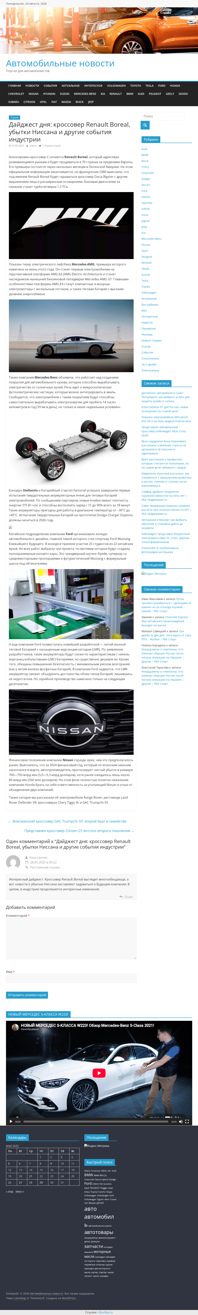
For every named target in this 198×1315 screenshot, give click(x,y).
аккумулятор (91, 1237)
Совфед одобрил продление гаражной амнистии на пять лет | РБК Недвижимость (164, 496)
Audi (141, 94)
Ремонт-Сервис (152, 340)
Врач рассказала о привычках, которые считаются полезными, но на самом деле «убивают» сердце (165, 463)
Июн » (20, 1191)
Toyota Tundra (97, 1191)
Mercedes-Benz (85, 94)
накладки (100, 1257)
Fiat (54, 102)
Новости (32, 85)
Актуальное (71, 85)
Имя (10, 972)
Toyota (135, 85)
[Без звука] (181, 1122)
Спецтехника (150, 358)
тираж (110, 1272)
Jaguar (146, 221)
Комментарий (18, 915)
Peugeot (155, 94)
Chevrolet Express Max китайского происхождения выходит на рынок (165, 621)
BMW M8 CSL (100, 1175)
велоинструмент (106, 1237)
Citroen (29, 102)
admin (33, 145)
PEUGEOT (95, 1188)
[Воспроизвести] (11, 1122)
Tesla (150, 85)
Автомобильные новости (60, 63)
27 (20, 1182)
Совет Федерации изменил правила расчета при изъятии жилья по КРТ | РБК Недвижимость (167, 510)
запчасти (93, 1246)
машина (88, 1252)
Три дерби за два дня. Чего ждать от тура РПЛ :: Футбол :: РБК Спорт (166, 635)
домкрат (95, 1241)
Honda (175, 85)
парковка (101, 1261)
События (50, 85)
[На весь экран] (187, 1122)
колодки (108, 1247)
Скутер (146, 346)
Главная (14, 85)
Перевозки (149, 328)
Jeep (91, 102)
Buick (80, 102)
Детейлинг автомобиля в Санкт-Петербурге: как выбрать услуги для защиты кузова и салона (166, 397)
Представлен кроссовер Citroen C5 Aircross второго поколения (79, 830)
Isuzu (145, 215)
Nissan (33, 94)
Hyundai (49, 94)
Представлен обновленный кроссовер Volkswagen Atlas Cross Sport (164, 431)
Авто (106, 1199)
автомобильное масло (100, 1225)
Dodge (146, 179)
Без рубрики (150, 304)
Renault (116, 94)
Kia (103, 94)
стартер (103, 1272)
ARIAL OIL (106, 1170)
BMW (129, 94)
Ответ (129, 897)
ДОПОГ (100, 1203)
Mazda (66, 102)
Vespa (109, 1191)
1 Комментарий (51, 145)
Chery (145, 167)
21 (30, 1176)
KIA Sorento (106, 1184)
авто (90, 1208)
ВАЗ (144, 310)
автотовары (98, 1232)
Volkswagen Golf (105, 1195)
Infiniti (146, 209)
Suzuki (64, 94)
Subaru (13, 102)
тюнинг (88, 1276)
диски (87, 1241)
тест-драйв (149, 364)
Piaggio (104, 1188)
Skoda (183, 94)
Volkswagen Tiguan (94, 1199)
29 (41, 1182)
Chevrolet (16, 94)
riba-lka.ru (105, 1312)
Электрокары (150, 370)
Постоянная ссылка (45, 867)
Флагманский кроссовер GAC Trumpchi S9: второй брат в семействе (67, 821)
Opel (43, 102)
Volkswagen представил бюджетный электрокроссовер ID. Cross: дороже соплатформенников (166, 538)
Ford (161, 85)
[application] (99, 1073)
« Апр (9, 1191)
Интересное (93, 85)
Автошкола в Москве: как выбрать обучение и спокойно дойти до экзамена (164, 524)
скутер (94, 1272)
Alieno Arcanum (92, 1170)
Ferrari (146, 185)
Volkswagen (116, 85)
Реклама (147, 334)
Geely (170, 94)
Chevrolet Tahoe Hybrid (96, 1179)
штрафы (104, 1276)
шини (96, 1276)
